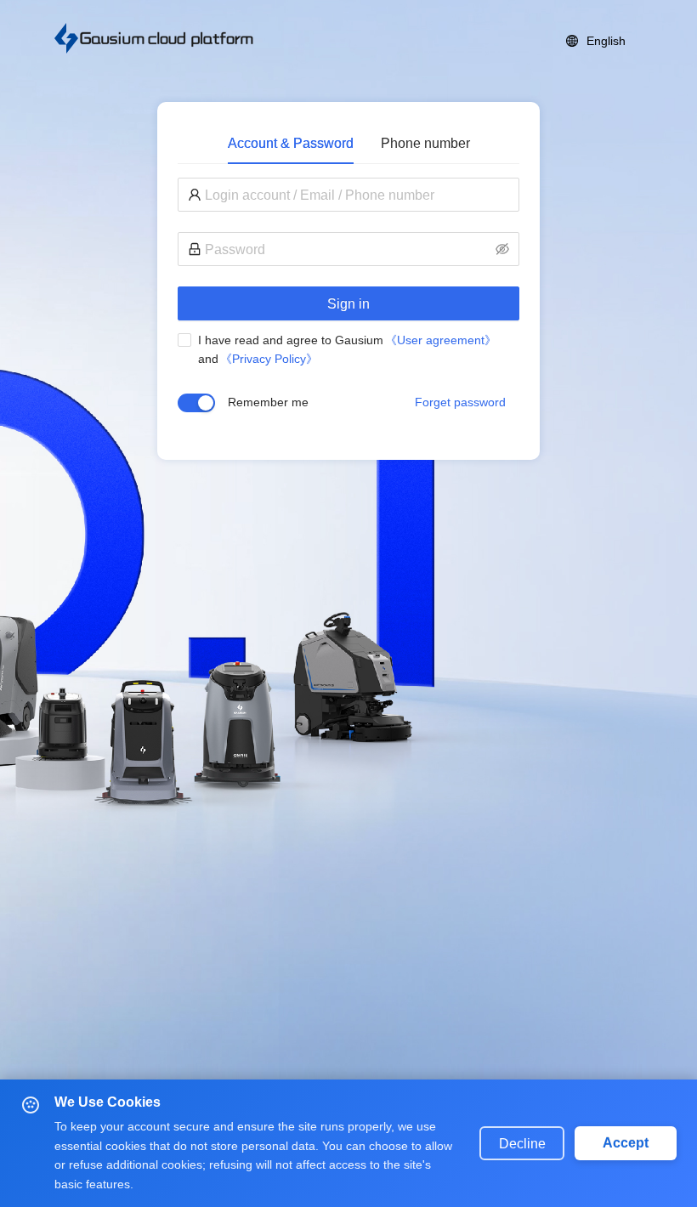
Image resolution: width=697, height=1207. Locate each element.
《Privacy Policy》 (269, 359)
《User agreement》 (440, 340)
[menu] (450, 41)
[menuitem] (596, 41)
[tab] (291, 143)
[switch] (196, 403)
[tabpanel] (348, 308)
